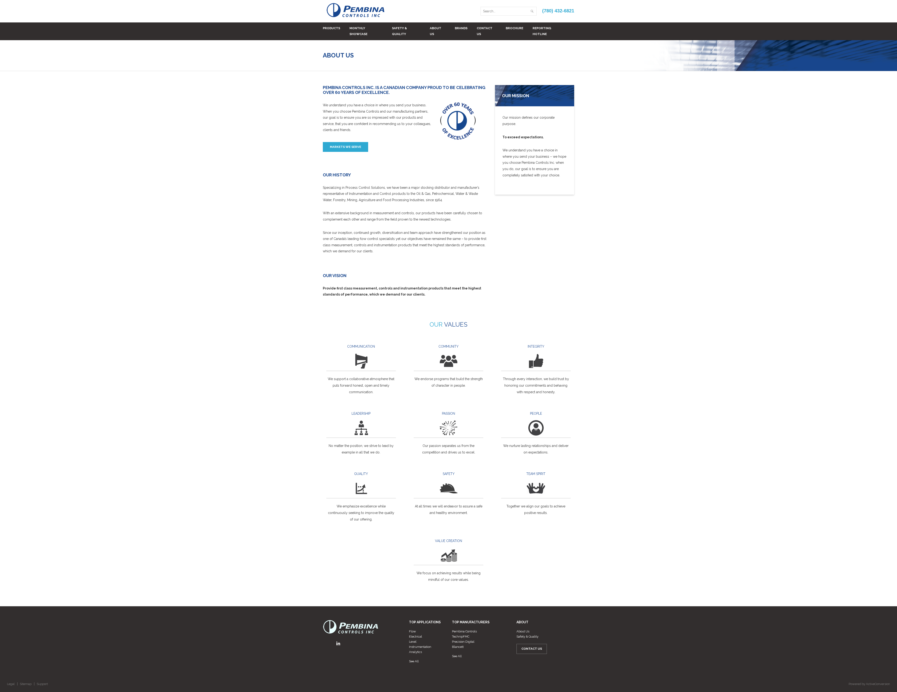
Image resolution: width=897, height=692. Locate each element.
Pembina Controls (464, 631)
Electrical (415, 636)
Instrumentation (420, 647)
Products (331, 28)
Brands (461, 28)
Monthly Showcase (358, 31)
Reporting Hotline (542, 31)
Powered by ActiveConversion (869, 684)
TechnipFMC (460, 636)
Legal (11, 684)
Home (550, 55)
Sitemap (26, 684)
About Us (435, 31)
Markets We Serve (345, 147)
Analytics (415, 652)
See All (414, 661)
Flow (412, 631)
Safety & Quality (399, 31)
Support (42, 684)
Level (412, 641)
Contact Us (484, 31)
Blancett (458, 647)
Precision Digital (463, 641)
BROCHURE (514, 28)
